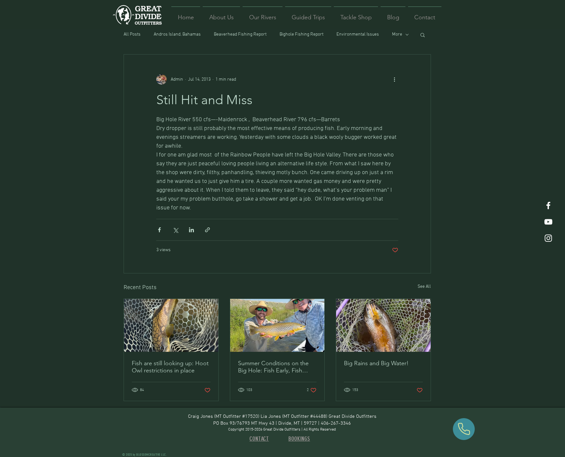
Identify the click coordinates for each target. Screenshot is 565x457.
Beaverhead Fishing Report (240, 34)
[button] (422, 34)
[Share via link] (207, 230)
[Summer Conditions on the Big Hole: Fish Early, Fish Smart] (277, 325)
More (397, 34)
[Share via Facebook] (159, 230)
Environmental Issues (357, 34)
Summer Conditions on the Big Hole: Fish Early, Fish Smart (273, 367)
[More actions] (394, 79)
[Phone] (464, 429)
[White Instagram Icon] (548, 238)
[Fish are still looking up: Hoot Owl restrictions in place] (171, 325)
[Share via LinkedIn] (191, 230)
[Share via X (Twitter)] (175, 230)
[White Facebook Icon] (548, 205)
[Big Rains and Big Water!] (383, 325)
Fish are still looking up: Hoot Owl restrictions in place (170, 367)
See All (424, 286)
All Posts (132, 34)
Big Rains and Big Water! (376, 363)
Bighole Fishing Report (301, 34)
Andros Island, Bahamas (177, 34)
